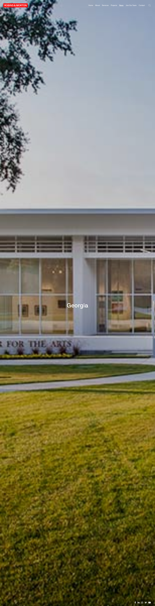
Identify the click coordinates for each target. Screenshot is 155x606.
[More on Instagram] (142, 603)
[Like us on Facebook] (135, 603)
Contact (142, 5)
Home (90, 5)
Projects (114, 5)
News (121, 5)
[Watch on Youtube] (150, 603)
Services (105, 5)
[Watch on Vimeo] (146, 603)
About (97, 5)
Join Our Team (131, 5)
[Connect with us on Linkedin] (138, 603)
